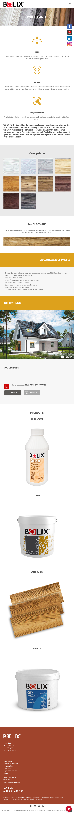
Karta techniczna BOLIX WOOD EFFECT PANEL (29, 385)
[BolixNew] (13, 4)
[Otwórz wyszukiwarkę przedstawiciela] (69, 809)
